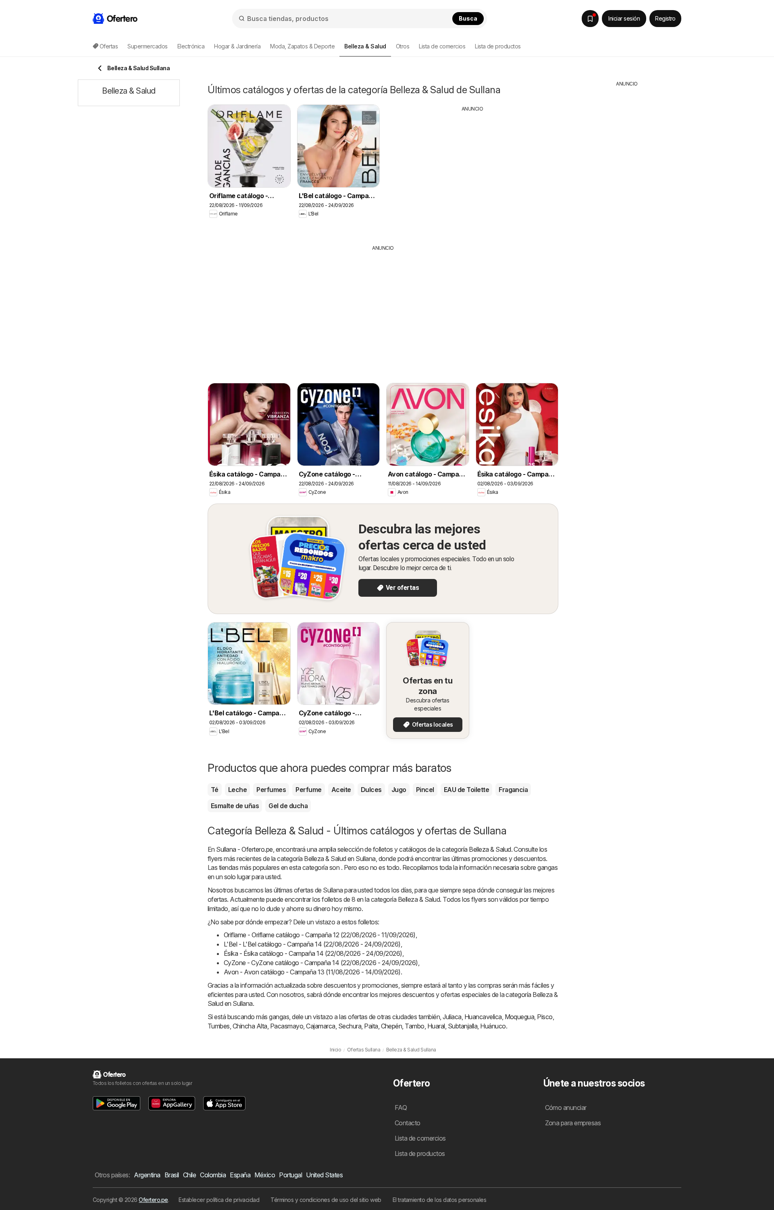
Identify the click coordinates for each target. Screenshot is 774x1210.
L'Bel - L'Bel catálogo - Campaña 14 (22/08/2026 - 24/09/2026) (312, 944)
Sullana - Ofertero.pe (244, 849)
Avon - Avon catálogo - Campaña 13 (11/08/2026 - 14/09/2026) (312, 972)
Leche (237, 790)
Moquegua (520, 1017)
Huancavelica (483, 1017)
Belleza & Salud (490, 849)
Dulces (371, 790)
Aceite (341, 790)
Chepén (391, 1026)
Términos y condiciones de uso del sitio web (325, 1199)
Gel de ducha (288, 806)
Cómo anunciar (566, 1107)
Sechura (349, 1026)
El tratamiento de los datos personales (440, 1199)
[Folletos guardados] (590, 18)
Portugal (290, 1175)
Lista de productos (498, 46)
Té (214, 790)
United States (324, 1175)
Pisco (544, 1017)
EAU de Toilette (466, 790)
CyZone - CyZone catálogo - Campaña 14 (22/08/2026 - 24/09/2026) (321, 963)
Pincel (425, 790)
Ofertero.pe (153, 1199)
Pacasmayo (286, 1026)
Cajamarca (320, 1026)
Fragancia (513, 790)
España (240, 1175)
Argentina (147, 1175)
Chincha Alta (250, 1026)
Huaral (436, 1026)
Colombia (213, 1175)
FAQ (401, 1107)
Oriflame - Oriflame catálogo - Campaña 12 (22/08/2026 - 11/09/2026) (320, 935)
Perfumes (271, 790)
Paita (371, 1026)
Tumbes (219, 1026)
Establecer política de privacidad (219, 1199)
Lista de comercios (442, 46)
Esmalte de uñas (235, 806)
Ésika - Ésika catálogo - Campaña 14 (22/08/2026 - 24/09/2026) (313, 953)
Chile (189, 1175)
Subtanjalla (462, 1026)
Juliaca (452, 1017)
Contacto (407, 1123)
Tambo (414, 1026)
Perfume (308, 790)
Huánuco (493, 1026)
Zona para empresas (573, 1123)
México (264, 1175)
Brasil (171, 1175)
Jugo (398, 790)
